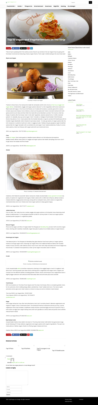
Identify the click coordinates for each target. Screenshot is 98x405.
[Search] (90, 2)
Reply (8, 359)
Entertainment (38, 6)
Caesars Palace (72, 58)
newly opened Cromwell (55, 196)
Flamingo (70, 66)
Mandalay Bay (44, 227)
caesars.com (30, 206)
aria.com (29, 220)
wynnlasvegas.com (31, 131)
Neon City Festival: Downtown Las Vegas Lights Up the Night (84, 116)
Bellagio (70, 56)
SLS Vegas (12, 137)
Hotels (20, 6)
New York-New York (73, 81)
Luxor (69, 73)
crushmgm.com (31, 279)
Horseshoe (71, 70)
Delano (70, 62)
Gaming (63, 6)
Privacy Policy (68, 399)
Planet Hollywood (72, 87)
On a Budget (71, 6)
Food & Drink (11, 6)
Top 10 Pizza (9, 348)
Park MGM (70, 85)
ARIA (69, 52)
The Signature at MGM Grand (75, 93)
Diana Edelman (10, 42)
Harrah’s (70, 68)
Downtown (48, 6)
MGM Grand (71, 77)
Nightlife (56, 6)
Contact (81, 399)
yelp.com (41, 330)
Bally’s (69, 54)
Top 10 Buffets (25, 348)
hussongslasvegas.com (33, 252)
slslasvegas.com (31, 146)
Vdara (69, 95)
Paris (69, 83)
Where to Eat (16, 37)
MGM (19, 268)
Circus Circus (71, 60)
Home (8, 10)
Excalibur (70, 64)
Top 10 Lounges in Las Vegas (43, 349)
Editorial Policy (68, 401)
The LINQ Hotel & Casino (74, 91)
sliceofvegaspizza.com (33, 233)
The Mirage (71, 79)
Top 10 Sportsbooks (81, 125)
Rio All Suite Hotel (72, 89)
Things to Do (28, 6)
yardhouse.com (10, 297)
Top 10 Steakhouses (58, 350)
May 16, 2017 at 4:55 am (18, 362)
